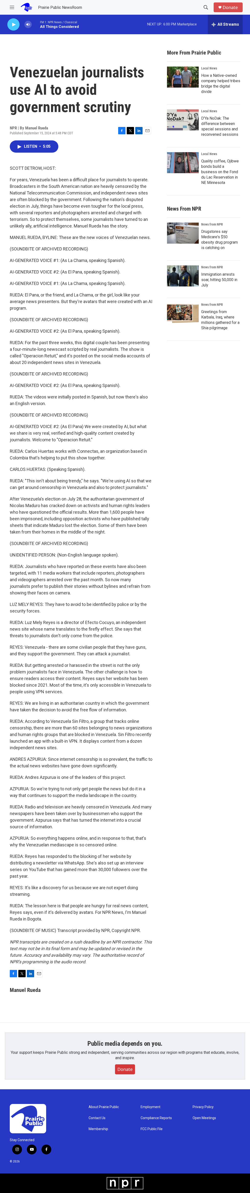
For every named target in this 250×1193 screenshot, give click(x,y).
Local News (209, 68)
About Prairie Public (104, 1107)
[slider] (36, 24)
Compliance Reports (156, 1118)
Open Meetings (204, 1118)
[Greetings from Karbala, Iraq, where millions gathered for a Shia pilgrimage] (183, 313)
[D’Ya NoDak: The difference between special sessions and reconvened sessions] (183, 119)
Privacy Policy (203, 1107)
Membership (98, 1129)
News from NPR (212, 224)
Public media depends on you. (125, 1043)
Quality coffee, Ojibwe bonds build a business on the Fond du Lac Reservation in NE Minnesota (220, 172)
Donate (230, 7)
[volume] (28, 24)
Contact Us (97, 1118)
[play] (13, 24)
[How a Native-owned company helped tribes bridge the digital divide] (183, 77)
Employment (150, 1107)
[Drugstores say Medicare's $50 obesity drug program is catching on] (183, 233)
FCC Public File (152, 1129)
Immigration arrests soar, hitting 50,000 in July (219, 279)
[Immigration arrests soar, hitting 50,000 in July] (183, 275)
